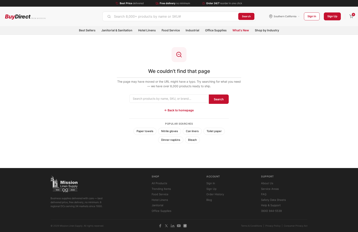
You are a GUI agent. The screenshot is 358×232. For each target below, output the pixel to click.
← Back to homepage (179, 110)
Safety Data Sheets (273, 199)
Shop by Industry (267, 30)
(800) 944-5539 (271, 210)
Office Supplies (216, 30)
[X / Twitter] (166, 226)
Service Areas (270, 188)
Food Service (171, 30)
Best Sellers (87, 30)
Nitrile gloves (169, 131)
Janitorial (157, 205)
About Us (267, 183)
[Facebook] (160, 226)
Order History (215, 194)
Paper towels (145, 131)
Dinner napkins (170, 139)
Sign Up (332, 16)
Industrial (192, 30)
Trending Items (161, 188)
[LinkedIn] (173, 226)
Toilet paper (214, 131)
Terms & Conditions (251, 225)
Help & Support (271, 205)
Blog (209, 199)
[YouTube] (179, 226)
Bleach (192, 139)
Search (246, 16)
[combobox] (170, 16)
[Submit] (109, 16)
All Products (159, 183)
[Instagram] (185, 226)
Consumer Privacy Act (295, 225)
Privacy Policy (273, 225)
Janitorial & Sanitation (116, 30)
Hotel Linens (147, 30)
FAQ (263, 194)
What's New (240, 30)
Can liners (192, 131)
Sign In (311, 16)
